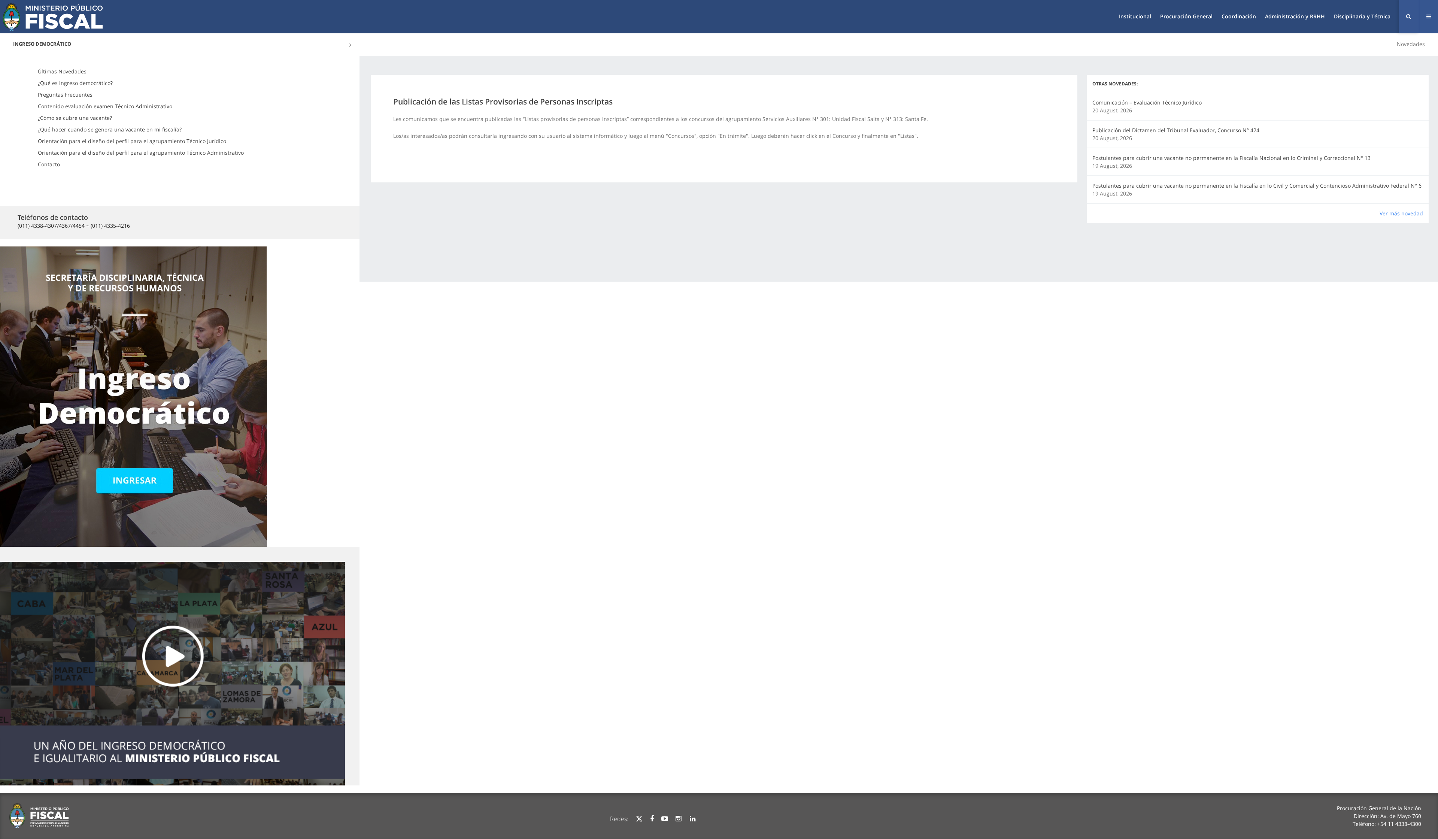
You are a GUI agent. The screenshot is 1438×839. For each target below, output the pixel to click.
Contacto (49, 164)
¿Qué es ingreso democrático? (75, 83)
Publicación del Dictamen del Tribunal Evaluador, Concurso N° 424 (1175, 130)
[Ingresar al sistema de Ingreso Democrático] (133, 395)
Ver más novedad (1401, 213)
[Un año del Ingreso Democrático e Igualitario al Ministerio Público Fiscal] (172, 674)
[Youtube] (664, 818)
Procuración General (1186, 16)
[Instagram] (678, 818)
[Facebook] (652, 818)
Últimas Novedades (62, 71)
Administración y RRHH (1295, 16)
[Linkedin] (692, 818)
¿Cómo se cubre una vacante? (75, 117)
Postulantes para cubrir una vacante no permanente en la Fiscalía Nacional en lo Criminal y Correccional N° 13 (1231, 157)
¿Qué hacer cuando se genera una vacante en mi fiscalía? (110, 129)
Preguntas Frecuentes (65, 94)
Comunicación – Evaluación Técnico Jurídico (1147, 102)
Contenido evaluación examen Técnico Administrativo (105, 106)
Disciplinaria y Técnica (1362, 16)
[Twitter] (639, 818)
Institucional (1135, 16)
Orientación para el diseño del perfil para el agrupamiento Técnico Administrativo (141, 152)
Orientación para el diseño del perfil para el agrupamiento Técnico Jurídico (132, 141)
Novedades (1411, 44)
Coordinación (1239, 16)
